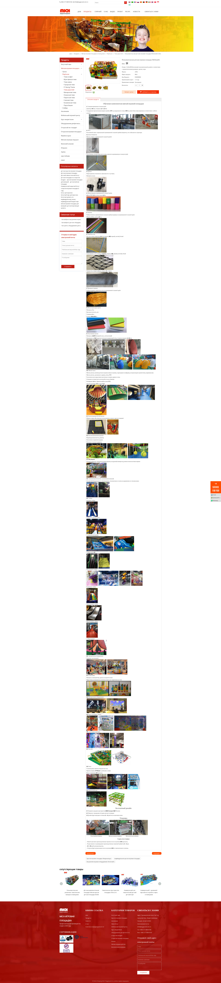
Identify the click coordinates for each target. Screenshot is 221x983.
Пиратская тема (69, 98)
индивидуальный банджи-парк (70, 201)
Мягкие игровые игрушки (69, 140)
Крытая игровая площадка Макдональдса (99, 858)
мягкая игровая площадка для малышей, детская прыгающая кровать (70, 206)
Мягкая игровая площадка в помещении (72, 68)
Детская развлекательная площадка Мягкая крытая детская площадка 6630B (91, 892)
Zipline (63, 152)
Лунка (64, 72)
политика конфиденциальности (94, 927)
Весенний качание (67, 144)
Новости (88, 921)
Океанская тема (69, 95)
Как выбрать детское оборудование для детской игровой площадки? (72, 222)
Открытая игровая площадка (71, 132)
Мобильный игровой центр (70, 115)
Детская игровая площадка (69, 173)
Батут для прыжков (66, 193)
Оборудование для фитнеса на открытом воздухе (72, 123)
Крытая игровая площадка (119, 918)
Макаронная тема (70, 92)
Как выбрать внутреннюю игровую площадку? (72, 219)
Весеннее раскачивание (118, 947)
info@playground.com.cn (81, 2)
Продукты (88, 918)
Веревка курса (66, 136)
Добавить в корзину (149, 92)
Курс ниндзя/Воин (116, 930)
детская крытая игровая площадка (71, 171)
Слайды (65, 108)
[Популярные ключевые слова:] (125, 2)
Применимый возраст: (128, 79)
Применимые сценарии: (128, 82)
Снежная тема (68, 100)
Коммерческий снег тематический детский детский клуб (129, 892)
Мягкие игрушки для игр (118, 944)
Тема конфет (68, 77)
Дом (86, 915)
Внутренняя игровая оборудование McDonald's (101, 862)
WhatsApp (215, 500)
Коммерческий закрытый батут (70, 186)
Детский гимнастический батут (70, 175)
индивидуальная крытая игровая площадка (127, 858)
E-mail (214, 495)
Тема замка (68, 82)
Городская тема (69, 85)
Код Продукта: (125, 77)
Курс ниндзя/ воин (67, 119)
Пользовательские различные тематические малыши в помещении (72, 892)
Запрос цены (129, 92)
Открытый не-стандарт (69, 128)
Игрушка (64, 148)
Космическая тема (70, 103)
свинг (63, 160)
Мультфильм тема (70, 79)
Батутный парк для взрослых (69, 195)
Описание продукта (93, 99)
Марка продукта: (126, 74)
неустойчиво (65, 156)
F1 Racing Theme (69, 87)
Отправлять (67, 266)
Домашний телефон (217, 497)
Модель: (124, 72)
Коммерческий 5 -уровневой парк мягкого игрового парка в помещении (148, 892)
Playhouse (65, 74)
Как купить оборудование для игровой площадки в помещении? (72, 225)
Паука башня (68, 105)
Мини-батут (114, 924)
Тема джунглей (69, 90)
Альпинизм (65, 111)
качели (113, 941)
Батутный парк (66, 64)
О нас (87, 924)
